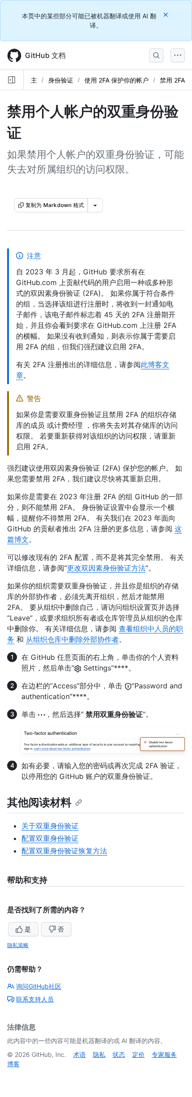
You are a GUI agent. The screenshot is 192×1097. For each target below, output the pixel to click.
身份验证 (60, 80)
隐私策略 (18, 945)
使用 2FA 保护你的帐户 (116, 80)
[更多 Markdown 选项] (95, 205)
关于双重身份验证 (50, 825)
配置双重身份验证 (50, 838)
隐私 (99, 1054)
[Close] (166, 14)
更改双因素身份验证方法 (106, 567)
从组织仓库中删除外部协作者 (72, 639)
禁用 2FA (172, 80)
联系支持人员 (35, 999)
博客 (13, 1064)
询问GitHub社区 (38, 986)
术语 (79, 1054)
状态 (119, 1054)
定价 (138, 1054)
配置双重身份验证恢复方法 (64, 850)
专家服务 (164, 1054)
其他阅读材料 (39, 802)
